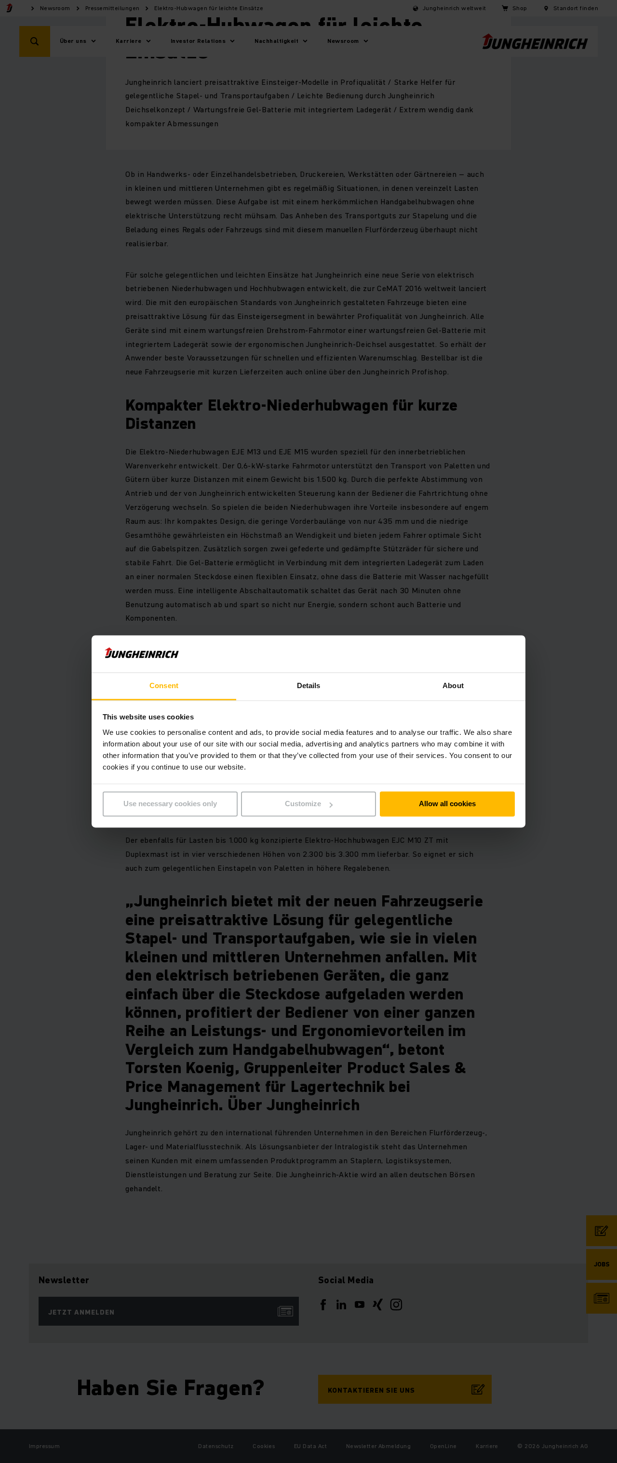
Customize (303, 804)
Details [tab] (309, 685)
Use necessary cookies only (170, 804)
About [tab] (453, 685)
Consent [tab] (163, 685)
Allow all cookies (447, 804)
